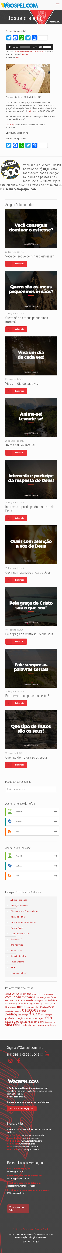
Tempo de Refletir (18, 973)
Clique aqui (11, 124)
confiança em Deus (46, 997)
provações (28, 1019)
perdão (10, 1014)
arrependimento (38, 994)
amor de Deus (13, 993)
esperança (13, 1003)
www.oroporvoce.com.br (33, 1135)
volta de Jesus (48, 1025)
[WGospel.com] (19, 5)
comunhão (13, 997)
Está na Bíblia (16, 928)
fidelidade (23, 1003)
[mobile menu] (57, 5)
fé (30, 1004)
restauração (38, 1018)
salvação (12, 1021)
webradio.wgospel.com (28, 1149)
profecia (9, 1018)
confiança (28, 997)
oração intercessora (13, 1011)
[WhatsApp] (24, 1241)
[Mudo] (40, 47)
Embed (25, 54)
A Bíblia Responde (18, 900)
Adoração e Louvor (19, 905)
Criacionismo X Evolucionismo (24, 911)
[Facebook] (29, 1241)
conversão (28, 1000)
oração (50, 1007)
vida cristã (13, 1025)
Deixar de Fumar (17, 917)
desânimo (52, 1000)
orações (30, 1010)
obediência (40, 1007)
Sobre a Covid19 (42, 1229)
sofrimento (38, 1021)
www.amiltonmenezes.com (26, 1146)
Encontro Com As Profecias (23, 922)
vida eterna (29, 1025)
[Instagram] (37, 1241)
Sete (12, 967)
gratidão (35, 1003)
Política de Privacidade (22, 1229)
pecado (42, 1010)
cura (45, 1001)
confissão (9, 1000)
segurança (26, 1021)
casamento (50, 994)
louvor (14, 1007)
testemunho (50, 1022)
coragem (38, 1000)
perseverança (22, 1015)
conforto (18, 1000)
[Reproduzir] (9, 47)
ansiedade (26, 993)
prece (34, 1014)
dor (6, 1004)
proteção (19, 1018)
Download (38, 51)
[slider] (47, 47)
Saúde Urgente (17, 962)
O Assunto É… (16, 939)
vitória (38, 1025)
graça (43, 1004)
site (30, 111)
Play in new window (23, 51)
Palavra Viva (16, 950)
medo (21, 1007)
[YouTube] (33, 1241)
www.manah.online (28, 1144)
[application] (29, 47)
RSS (18, 57)
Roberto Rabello (18, 956)
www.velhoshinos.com (31, 1141)
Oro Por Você (16, 945)
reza (47, 1017)
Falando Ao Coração (19, 933)
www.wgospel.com (30, 1138)
